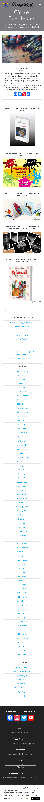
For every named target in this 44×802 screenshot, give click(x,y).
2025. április (22, 429)
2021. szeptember (22, 605)
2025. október (22, 404)
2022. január (22, 589)
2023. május (22, 523)
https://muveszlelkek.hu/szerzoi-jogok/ (20, 743)
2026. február (22, 388)
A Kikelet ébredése (22, 339)
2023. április (22, 527)
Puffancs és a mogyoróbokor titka (22, 323)
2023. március (22, 531)
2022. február (22, 585)
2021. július (22, 609)
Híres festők (22, 680)
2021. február (22, 626)
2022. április (22, 576)
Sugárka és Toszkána (22, 335)
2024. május (22, 474)
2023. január (22, 539)
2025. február (22, 437)
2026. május (22, 379)
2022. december (22, 544)
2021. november (22, 597)
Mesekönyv (22, 684)
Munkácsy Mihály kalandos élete (25, 358)
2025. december (22, 396)
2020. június (22, 646)
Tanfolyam (22, 692)
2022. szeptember (22, 556)
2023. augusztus (22, 511)
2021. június (22, 613)
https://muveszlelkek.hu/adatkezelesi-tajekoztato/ (20, 778)
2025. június (22, 420)
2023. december (22, 494)
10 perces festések (22, 667)
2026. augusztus (22, 371)
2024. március (22, 482)
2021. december (22, 593)
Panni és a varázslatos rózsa (22, 331)
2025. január (22, 441)
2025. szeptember (22, 408)
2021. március (22, 622)
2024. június (22, 470)
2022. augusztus (22, 560)
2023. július (22, 515)
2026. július (22, 375)
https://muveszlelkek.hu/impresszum (20, 754)
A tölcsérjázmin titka (22, 327)
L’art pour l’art (22, 67)
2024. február (22, 486)
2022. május (22, 572)
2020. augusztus (22, 638)
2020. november (22, 634)
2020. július (22, 642)
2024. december (22, 445)
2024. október (22, 453)
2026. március (22, 383)
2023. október (22, 502)
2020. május (22, 650)
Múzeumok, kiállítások (22, 688)
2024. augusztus (22, 461)
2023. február (22, 535)
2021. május (22, 617)
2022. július (22, 564)
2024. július (22, 466)
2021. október (22, 601)
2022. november (22, 548)
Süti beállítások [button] (22, 798)
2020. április (22, 654)
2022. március (22, 581)
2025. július (22, 416)
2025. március (22, 433)
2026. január (22, 392)
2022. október (22, 552)
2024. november (22, 449)
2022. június (22, 568)
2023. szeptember (22, 507)
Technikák (22, 696)
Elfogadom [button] (35, 798)
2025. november (22, 400)
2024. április (22, 478)
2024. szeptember (22, 457)
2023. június (22, 519)
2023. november (22, 498)
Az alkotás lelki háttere (22, 671)
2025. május (22, 424)
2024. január (22, 490)
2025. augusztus (22, 412)
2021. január (22, 630)
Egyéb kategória (22, 675)
